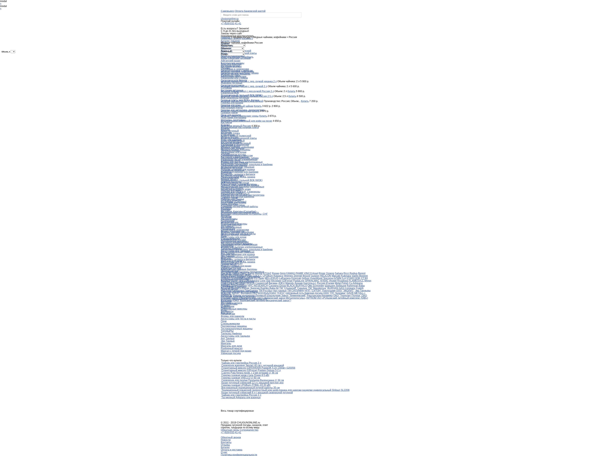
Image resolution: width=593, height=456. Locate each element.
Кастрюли (226, 122)
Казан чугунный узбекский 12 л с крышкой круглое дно (252, 382)
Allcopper (276, 280)
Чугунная (226, 217)
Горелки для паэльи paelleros (237, 281)
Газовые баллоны (231, 266)
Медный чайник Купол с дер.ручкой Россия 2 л (247, 91)
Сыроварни (227, 306)
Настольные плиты (232, 107)
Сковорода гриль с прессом (237, 155)
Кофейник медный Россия (236, 126)
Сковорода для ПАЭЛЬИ (235, 279)
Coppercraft (261, 283)
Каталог (225, 447)
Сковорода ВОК (230, 92)
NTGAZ (267, 273)
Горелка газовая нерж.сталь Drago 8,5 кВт (245, 375)
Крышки (225, 215)
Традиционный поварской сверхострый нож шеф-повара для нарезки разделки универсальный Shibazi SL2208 (285, 390)
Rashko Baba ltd (269, 288)
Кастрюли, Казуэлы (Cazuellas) (238, 296)
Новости (226, 440)
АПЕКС (324, 280)
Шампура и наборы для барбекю (239, 172)
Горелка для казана (232, 102)
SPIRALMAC (312, 280)
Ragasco (278, 275)
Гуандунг (302, 288)
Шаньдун (330, 285)
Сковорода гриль (230, 160)
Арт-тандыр (280, 290)
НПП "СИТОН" (313, 290)
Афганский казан (230, 60)
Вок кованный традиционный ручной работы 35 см (250, 387)
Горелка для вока (231, 190)
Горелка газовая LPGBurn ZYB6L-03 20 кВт (246, 385)
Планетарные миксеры (234, 309)
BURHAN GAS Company (341, 288)
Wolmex (289, 275)
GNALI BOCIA (247, 283)
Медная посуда (229, 222)
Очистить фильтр (230, 57)
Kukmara (346, 275)
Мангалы (226, 343)
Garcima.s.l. (309, 283)
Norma (258, 273)
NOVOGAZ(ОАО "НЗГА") (271, 293)
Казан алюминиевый (233, 140)
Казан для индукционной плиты (239, 138)
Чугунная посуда (230, 150)
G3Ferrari (287, 280)
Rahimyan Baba (356, 285)
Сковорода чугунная (232, 170)
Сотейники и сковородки (235, 69)
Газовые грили (229, 112)
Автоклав (226, 301)
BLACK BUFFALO (297, 285)
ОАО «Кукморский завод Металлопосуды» (281, 298)
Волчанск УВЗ (249, 293)
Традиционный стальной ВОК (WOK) (242, 180)
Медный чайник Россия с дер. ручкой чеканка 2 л (249, 81)
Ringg (322, 273)
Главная (225, 37)
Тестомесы (227, 311)
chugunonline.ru (230, 18)
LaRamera (285, 278)
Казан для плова (230, 133)
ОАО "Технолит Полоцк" (347, 295)
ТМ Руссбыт (266, 290)
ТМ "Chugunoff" (288, 288)
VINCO (308, 273)
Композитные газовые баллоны (239, 269)
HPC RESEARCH (258, 285)
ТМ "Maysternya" (317, 288)
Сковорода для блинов (234, 165)
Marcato (336, 275)
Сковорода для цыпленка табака (240, 158)
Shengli (298, 275)
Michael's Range (240, 288)
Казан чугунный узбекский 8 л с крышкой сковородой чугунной (257, 392)
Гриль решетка (229, 289)
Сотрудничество (249, 430)
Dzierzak (296, 278)
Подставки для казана (233, 117)
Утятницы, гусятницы (233, 205)
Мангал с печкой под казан (236, 351)
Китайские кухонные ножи (236, 274)
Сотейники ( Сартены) (233, 286)
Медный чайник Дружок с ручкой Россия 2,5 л (247, 96)
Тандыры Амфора (231, 333)
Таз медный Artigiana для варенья (241, 397)
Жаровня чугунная (231, 83)
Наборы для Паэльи (232, 284)
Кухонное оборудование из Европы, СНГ (244, 214)
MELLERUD (271, 278)
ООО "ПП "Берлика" (334, 293)
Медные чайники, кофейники (237, 71)
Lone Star (265, 280)
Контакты (226, 442)
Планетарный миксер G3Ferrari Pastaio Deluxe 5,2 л (251, 370)
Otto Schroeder (316, 285)
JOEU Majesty (286, 283)
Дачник (298, 283)
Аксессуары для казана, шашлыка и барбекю (247, 249)
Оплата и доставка (231, 449)
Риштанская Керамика (320, 295)
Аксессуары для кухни (233, 152)
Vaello (355, 275)
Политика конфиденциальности (239, 454)
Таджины (226, 294)
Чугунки (225, 153)
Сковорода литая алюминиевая (239, 244)
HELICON (325, 275)
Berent (361, 273)
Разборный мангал (231, 348)
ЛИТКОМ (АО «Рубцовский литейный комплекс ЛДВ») (337, 298)
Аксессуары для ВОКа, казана (238, 262)
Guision (315, 275)
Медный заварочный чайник (237, 106)
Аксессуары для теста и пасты (238, 318)
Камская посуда (314, 293)
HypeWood (316, 278)
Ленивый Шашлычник (268, 295)
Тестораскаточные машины (236, 328)
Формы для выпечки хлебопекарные (242, 247)
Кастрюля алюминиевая (235, 242)
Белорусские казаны (232, 148)
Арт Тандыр (227, 338)
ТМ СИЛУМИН (295, 290)
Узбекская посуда (231, 353)
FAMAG (290, 273)
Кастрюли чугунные (232, 175)
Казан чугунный (230, 130)
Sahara (339, 273)
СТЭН (364, 278)
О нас (224, 452)
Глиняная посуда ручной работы (239, 206)
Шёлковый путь (295, 293)
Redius (353, 273)
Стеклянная (228, 219)
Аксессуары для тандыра (235, 336)
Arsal (315, 273)
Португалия (329, 290)
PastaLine (298, 280)
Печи (224, 321)
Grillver (305, 278)
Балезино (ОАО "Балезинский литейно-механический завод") (256, 300)
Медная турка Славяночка (236, 111)
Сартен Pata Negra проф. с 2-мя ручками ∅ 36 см (249, 372)
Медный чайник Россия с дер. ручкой (242, 101)
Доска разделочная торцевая (237, 252)
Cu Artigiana (356, 283)
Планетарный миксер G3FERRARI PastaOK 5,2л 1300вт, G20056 (258, 368)
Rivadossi (343, 280)
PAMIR (299, 273)
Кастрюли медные (231, 66)
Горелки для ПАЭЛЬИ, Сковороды (240, 276)
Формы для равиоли (232, 316)
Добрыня (341, 285)
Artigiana (254, 280)
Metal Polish (341, 283)
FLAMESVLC (356, 280)
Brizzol (306, 275)
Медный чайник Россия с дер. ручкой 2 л (244, 86)
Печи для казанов (231, 200)
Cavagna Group (277, 285)
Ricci (346, 273)
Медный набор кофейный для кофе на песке (246, 121)
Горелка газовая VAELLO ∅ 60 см (240, 377)
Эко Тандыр (228, 341)
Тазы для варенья (231, 64)
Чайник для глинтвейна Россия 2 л (241, 363)
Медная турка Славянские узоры (240, 116)
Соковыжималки (230, 323)
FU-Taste (259, 278)
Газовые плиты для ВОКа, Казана (240, 185)
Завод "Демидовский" (293, 295)
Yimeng (330, 273)
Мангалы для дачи (231, 346)
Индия (333, 280)
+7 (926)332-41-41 (231, 23)
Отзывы (225, 444)
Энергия (255, 288)
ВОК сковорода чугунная (235, 97)
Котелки (225, 210)
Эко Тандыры (363, 290)
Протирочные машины (234, 326)
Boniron (363, 275)
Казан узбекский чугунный (236, 143)
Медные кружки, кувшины (235, 74)
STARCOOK (353, 278)
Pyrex (251, 273)
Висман (273, 283)
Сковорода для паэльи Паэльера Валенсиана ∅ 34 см (252, 380)
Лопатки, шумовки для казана (238, 254)
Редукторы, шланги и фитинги (238, 259)
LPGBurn (268, 275)
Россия (321, 283)
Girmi (283, 273)
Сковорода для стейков (234, 78)
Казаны (225, 128)
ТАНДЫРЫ (227, 331)
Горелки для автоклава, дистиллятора (242, 195)
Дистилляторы (229, 304)
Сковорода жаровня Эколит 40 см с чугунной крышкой (252, 365)
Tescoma (328, 278)
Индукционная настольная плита (240, 127)
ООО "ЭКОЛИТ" (345, 290)
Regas (275, 273)
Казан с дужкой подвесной (236, 135)
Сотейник (226, 88)
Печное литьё (228, 264)
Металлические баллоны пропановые (242, 271)
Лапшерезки (228, 313)
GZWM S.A (340, 278)
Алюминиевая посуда (233, 239)
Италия (330, 283)
